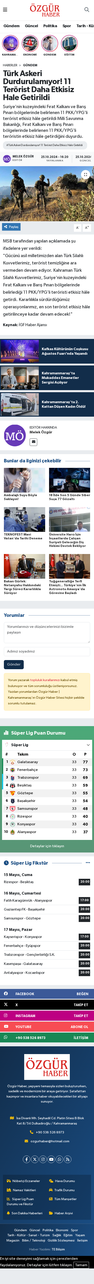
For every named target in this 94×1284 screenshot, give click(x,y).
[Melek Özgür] (15, 435)
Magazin (12, 1240)
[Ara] (86, 10)
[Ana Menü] (5, 10)
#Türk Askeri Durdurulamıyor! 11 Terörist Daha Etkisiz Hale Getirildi (44, 145)
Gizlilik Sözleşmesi (61, 1240)
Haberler (10, 65)
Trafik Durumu (64, 1190)
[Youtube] (51, 1159)
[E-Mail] (33, 442)
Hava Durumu (65, 1181)
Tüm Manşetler (65, 1199)
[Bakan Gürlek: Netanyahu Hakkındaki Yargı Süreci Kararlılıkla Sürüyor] (24, 566)
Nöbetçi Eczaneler (26, 1181)
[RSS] (67, 1159)
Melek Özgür (41, 432)
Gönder (14, 664)
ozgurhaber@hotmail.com (50, 1141)
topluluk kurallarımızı (45, 680)
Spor (67, 26)
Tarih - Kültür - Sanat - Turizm (28, 1235)
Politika (50, 26)
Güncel (31, 26)
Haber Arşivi (64, 1213)
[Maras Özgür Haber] (45, 10)
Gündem (11, 26)
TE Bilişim (58, 1249)
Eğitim (68, 1235)
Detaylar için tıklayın (47, 846)
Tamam (81, 1265)
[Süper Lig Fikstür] (88, 863)
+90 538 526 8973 (50, 1132)
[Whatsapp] (59, 1159)
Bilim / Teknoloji (33, 1240)
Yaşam (80, 1235)
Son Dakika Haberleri (27, 1213)
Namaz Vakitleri (24, 1190)
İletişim (82, 1240)
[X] (35, 1159)
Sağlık (56, 1235)
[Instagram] (43, 1159)
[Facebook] (26, 1159)
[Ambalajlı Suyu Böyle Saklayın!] (24, 480)
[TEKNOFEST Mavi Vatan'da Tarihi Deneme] (24, 519)
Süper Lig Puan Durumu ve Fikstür (20, 1201)
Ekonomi (62, 1230)
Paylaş (13, 227)
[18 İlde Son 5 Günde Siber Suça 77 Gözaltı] (69, 480)
